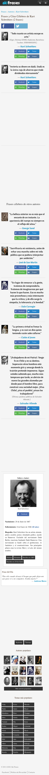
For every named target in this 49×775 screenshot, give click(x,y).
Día (14, 722)
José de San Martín (28, 262)
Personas (16, 730)
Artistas (9, 557)
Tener (26, 717)
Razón (4, 752)
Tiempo (27, 713)
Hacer (26, 709)
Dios (3, 717)
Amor (15, 709)
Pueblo (15, 752)
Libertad (27, 726)
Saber (26, 735)
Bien (15, 713)
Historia (5, 748)
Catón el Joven (28, 337)
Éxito (15, 704)
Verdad (4, 722)
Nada (4, 709)
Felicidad (27, 739)
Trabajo (27, 743)
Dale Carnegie (28, 306)
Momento (27, 752)
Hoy (14, 748)
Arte (14, 739)
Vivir (4, 730)
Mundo (27, 704)
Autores (11, 11)
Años (4, 743)
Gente (15, 717)
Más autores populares (23, 689)
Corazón (16, 735)
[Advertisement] (24, 119)
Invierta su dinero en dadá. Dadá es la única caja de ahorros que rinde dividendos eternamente (27, 70)
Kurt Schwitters (22, 11)
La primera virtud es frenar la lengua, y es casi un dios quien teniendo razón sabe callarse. (27, 330)
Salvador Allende (28, 403)
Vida (3, 704)
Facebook (5, 772)
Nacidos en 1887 (28, 557)
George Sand (28, 228)
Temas (28, 642)
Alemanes (17, 557)
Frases (3, 11)
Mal (3, 739)
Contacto (31, 772)
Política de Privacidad (18, 772)
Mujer (15, 726)
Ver (3, 735)
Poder (4, 726)
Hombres (5, 713)
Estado (26, 748)
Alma (15, 743)
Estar (26, 722)
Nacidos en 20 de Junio (15, 562)
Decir (26, 730)
